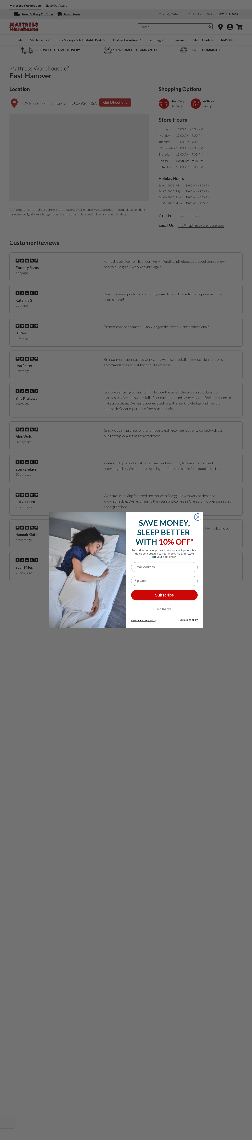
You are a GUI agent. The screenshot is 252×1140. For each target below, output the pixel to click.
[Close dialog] (197, 517)
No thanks (164, 609)
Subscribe (164, 595)
